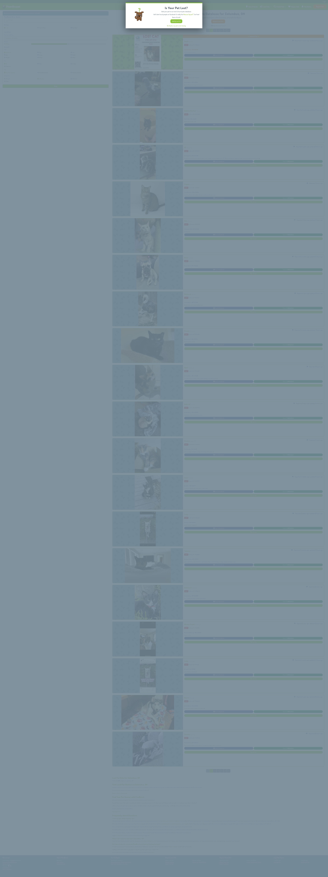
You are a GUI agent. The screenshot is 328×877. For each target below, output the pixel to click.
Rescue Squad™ (189, 14)
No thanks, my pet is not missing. (176, 26)
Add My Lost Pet (176, 21)
